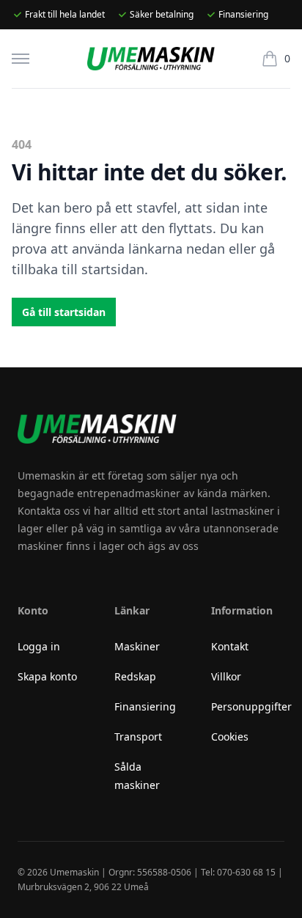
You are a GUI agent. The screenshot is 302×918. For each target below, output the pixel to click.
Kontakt (229, 646)
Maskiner (137, 646)
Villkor (226, 676)
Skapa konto (47, 676)
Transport (138, 736)
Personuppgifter (251, 706)
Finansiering (145, 706)
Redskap (135, 676)
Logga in (39, 646)
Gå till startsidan (64, 312)
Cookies (229, 736)
